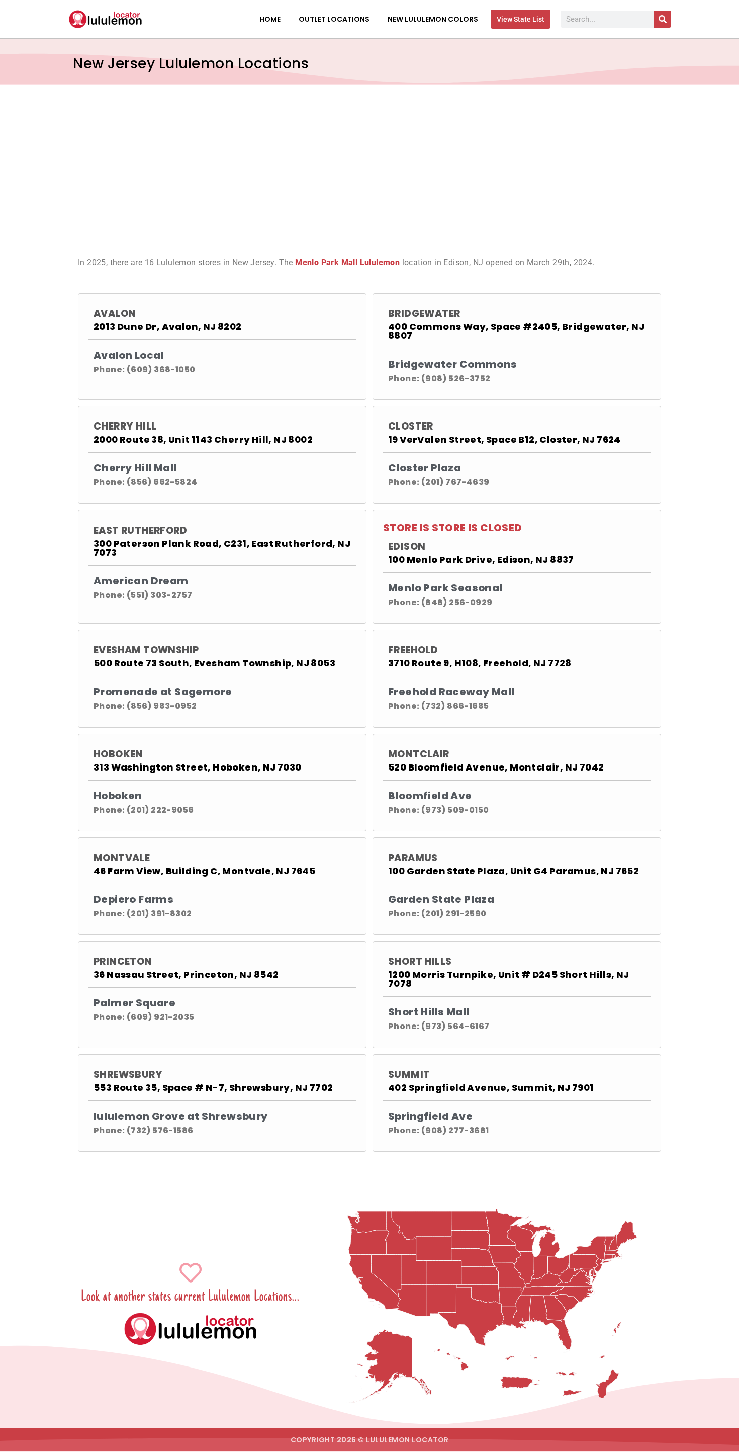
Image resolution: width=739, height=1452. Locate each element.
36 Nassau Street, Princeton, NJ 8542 (186, 974)
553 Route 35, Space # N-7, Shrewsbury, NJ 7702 (213, 1087)
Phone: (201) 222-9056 (144, 810)
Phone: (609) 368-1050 (144, 369)
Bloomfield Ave (430, 796)
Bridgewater (424, 313)
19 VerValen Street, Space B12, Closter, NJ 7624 (504, 439)
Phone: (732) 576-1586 (143, 1130)
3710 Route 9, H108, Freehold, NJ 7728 (480, 663)
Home (270, 19)
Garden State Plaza (441, 899)
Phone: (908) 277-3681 (438, 1130)
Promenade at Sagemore (163, 692)
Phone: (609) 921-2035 (144, 1017)
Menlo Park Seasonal (445, 588)
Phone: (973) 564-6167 (438, 1026)
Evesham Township (146, 650)
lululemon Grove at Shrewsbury (181, 1116)
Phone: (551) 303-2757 (143, 595)
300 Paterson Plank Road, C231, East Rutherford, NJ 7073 (222, 548)
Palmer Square (134, 1003)
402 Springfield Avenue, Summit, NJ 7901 (491, 1087)
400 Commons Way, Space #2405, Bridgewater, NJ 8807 (516, 331)
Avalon (115, 313)
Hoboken (118, 754)
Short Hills (419, 961)
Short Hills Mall (428, 1012)
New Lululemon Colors (433, 19)
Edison (406, 546)
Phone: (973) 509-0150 (438, 810)
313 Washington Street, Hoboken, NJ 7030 (198, 767)
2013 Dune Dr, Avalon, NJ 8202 (168, 326)
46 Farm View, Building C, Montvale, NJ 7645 (204, 871)
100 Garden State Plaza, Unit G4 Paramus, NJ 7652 (513, 871)
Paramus (413, 858)
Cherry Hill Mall (135, 468)
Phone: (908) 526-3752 (439, 378)
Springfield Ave (430, 1116)
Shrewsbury (128, 1074)
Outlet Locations (334, 19)
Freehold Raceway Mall (451, 692)
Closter (410, 426)
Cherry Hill (125, 426)
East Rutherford (140, 530)
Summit (409, 1074)
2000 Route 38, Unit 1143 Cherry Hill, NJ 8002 (203, 439)
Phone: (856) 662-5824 (145, 482)
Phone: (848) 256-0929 (440, 602)
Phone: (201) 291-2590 (437, 913)
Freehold (413, 650)
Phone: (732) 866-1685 (438, 706)
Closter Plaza (424, 468)
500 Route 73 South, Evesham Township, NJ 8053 (214, 663)
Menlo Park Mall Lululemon (347, 262)
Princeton (123, 961)
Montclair (418, 754)
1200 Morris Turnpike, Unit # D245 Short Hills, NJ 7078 (508, 979)
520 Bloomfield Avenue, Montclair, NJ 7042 (496, 767)
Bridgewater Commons (452, 364)
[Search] (662, 19)
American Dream (141, 581)
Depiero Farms (133, 899)
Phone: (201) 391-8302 (143, 913)
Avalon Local (129, 355)
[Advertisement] (369, 160)
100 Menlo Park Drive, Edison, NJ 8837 (481, 559)
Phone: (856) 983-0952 (145, 706)
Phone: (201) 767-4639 (438, 482)
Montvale (122, 858)
